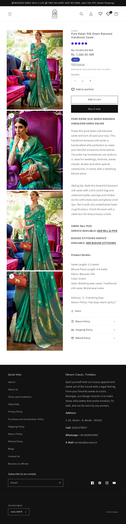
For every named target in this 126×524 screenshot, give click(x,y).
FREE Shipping (77, 64)
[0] (108, 14)
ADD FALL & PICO (107, 231)
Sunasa (115, 512)
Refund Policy (15, 441)
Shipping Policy (16, 426)
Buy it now (94, 108)
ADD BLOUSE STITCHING (101, 243)
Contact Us (14, 456)
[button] (9, 14)
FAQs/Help (13, 404)
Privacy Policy (15, 411)
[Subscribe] (59, 482)
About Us (13, 389)
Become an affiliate (18, 463)
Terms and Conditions (20, 396)
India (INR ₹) (16, 511)
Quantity (75, 74)
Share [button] (78, 310)
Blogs (11, 448)
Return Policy (15, 433)
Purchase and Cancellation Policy (26, 419)
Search (11, 382)
